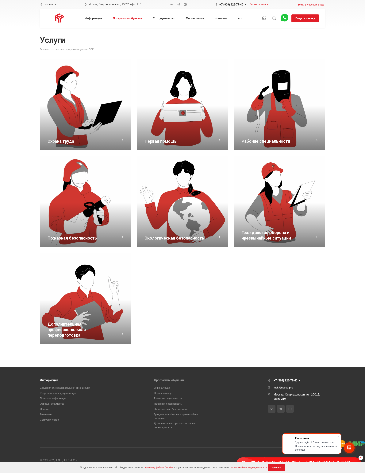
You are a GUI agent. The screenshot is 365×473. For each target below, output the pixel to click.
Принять (276, 467)
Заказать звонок (259, 4)
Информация (49, 380)
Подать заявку (305, 18)
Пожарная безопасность (168, 403)
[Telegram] (178, 4)
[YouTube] (185, 4)
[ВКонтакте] (172, 4)
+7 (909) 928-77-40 (231, 4)
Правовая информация (53, 398)
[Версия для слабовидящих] (264, 18)
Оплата (44, 409)
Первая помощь (163, 393)
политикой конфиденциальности (249, 467)
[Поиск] (274, 18)
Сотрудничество (49, 419)
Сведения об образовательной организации (65, 387)
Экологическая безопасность (170, 409)
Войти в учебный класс (311, 4)
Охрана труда (162, 387)
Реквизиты (46, 414)
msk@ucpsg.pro (283, 387)
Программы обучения (169, 380)
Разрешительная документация (58, 393)
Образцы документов (52, 403)
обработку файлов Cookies (158, 467)
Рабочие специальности (168, 398)
